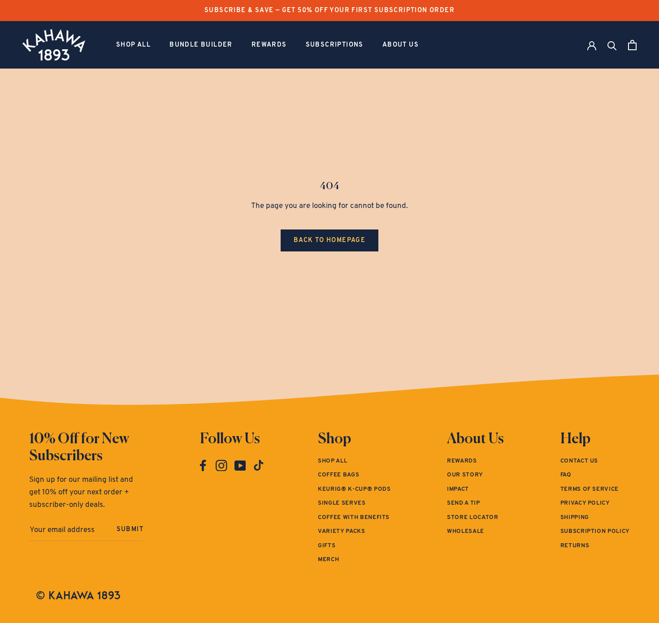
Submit (130, 529)
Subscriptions (335, 45)
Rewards (269, 45)
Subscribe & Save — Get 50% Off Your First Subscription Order (329, 10)
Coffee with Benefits (354, 517)
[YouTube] (240, 465)
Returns (575, 546)
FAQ (566, 475)
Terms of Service (589, 489)
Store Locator (472, 517)
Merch (328, 559)
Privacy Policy (585, 503)
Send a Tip (463, 503)
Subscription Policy (595, 531)
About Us (400, 45)
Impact (458, 489)
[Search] (612, 45)
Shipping (574, 517)
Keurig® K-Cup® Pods (354, 489)
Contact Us (579, 461)
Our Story (465, 475)
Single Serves (341, 503)
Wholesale (465, 531)
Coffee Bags (338, 475)
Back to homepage (329, 240)
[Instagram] (221, 465)
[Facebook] (203, 465)
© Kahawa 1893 (78, 595)
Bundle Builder (201, 45)
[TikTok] (258, 465)
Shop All (133, 45)
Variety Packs (341, 531)
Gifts (326, 546)
